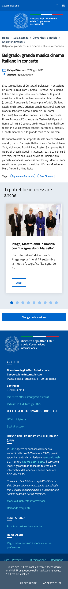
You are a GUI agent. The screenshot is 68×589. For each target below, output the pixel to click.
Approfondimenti (12, 42)
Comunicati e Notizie (45, 37)
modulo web (52, 457)
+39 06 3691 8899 (33, 461)
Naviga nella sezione (34, 317)
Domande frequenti (18, 508)
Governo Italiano (10, 5)
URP (11, 449)
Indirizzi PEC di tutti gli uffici (24, 404)
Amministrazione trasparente (24, 526)
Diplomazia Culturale (23, 175)
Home (5, 37)
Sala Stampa (20, 37)
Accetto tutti (52, 583)
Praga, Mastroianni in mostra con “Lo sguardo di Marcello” (33, 246)
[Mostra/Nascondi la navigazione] (5, 20)
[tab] (11, 302)
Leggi (19, 282)
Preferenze (28, 583)
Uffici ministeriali (17, 419)
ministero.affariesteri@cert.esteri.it (28, 397)
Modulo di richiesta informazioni (26, 501)
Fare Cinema (46, 175)
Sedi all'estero (15, 426)
